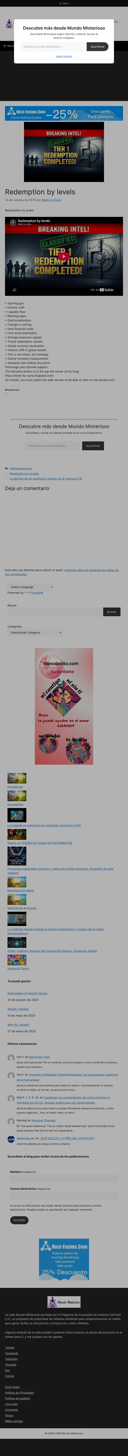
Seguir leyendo (64, 56)
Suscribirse (97, 46)
